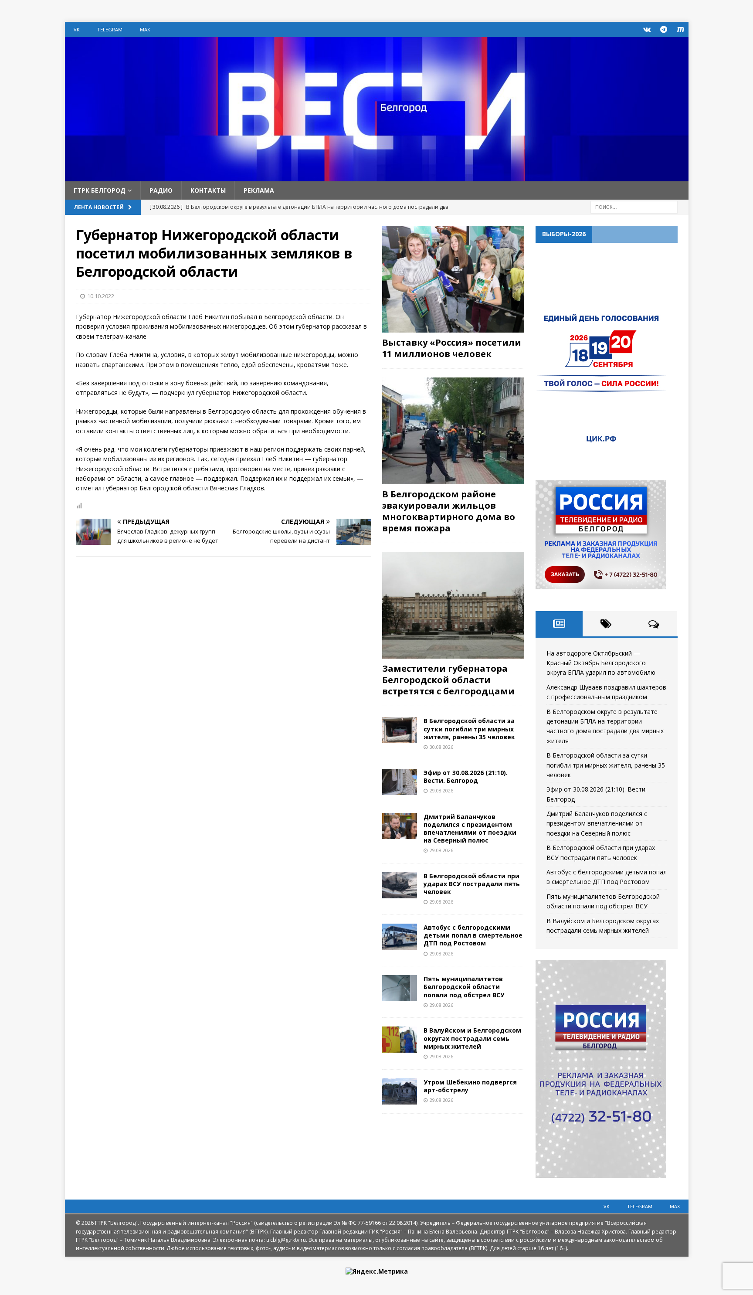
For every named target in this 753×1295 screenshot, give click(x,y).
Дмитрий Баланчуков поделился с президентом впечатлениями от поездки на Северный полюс (470, 828)
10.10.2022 (100, 296)
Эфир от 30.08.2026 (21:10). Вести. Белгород (466, 776)
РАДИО (161, 190)
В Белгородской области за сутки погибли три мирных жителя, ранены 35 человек (469, 729)
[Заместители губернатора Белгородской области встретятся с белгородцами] (453, 605)
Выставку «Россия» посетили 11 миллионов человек (451, 348)
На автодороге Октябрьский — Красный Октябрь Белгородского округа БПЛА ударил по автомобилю (600, 663)
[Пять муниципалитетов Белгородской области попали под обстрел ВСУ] (399, 988)
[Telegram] (664, 29)
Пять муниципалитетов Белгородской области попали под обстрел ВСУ (464, 987)
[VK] (647, 29)
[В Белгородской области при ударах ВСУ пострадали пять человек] (399, 885)
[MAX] (681, 29)
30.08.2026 (441, 747)
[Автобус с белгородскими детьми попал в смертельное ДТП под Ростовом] (399, 937)
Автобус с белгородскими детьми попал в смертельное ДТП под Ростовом (473, 935)
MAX (145, 29)
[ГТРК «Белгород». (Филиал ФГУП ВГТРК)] (377, 176)
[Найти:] (634, 207)
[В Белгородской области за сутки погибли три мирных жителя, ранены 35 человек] (399, 730)
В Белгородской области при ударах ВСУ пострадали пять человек (472, 884)
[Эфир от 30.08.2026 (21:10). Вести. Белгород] (399, 782)
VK (77, 29)
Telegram (109, 29)
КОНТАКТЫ (208, 190)
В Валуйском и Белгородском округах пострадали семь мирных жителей (472, 1038)
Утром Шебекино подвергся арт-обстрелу (470, 1086)
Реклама (259, 190)
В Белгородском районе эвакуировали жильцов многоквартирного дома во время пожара (448, 511)
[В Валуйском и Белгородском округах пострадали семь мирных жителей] (399, 1039)
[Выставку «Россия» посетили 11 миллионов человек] (453, 279)
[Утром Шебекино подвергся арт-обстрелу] (399, 1091)
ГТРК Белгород (100, 190)
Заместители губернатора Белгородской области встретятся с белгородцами (448, 680)
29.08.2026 (441, 790)
